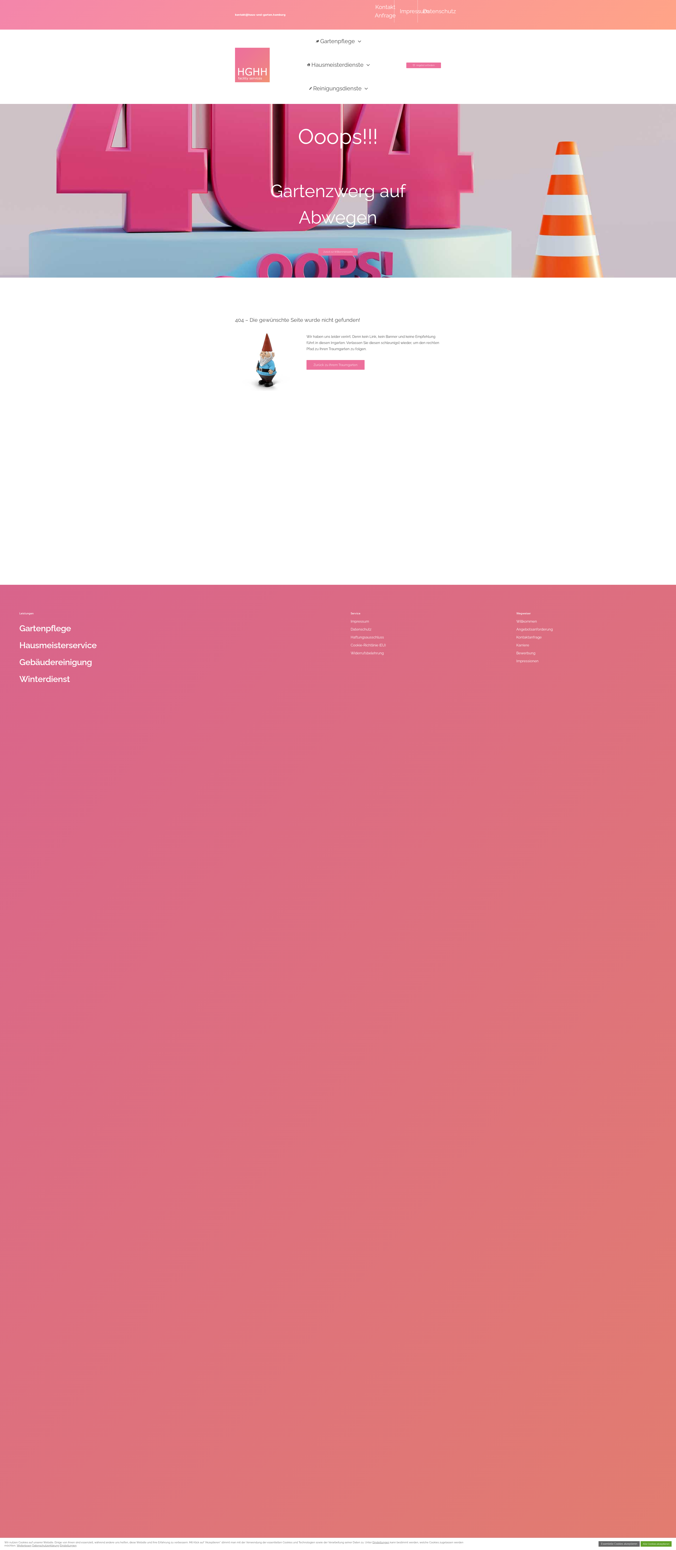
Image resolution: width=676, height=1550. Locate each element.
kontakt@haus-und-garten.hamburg (260, 14)
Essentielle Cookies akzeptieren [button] (619, 1543)
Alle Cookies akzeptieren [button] (656, 1544)
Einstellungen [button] (381, 1542)
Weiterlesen (24, 1545)
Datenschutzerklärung (45, 1545)
